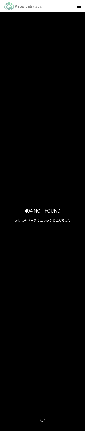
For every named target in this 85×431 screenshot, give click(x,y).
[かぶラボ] (23, 6)
